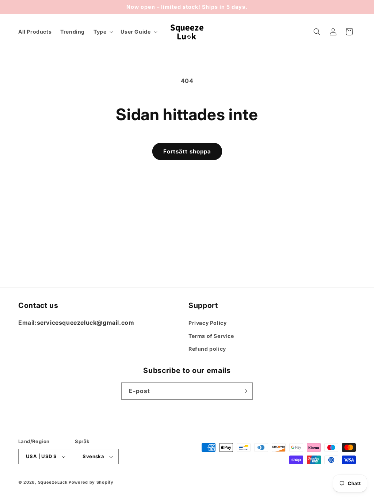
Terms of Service (211, 336)
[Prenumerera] (244, 391)
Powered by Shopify (91, 482)
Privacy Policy (207, 323)
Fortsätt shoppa (187, 151)
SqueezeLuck (53, 482)
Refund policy (207, 349)
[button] (102, 31)
